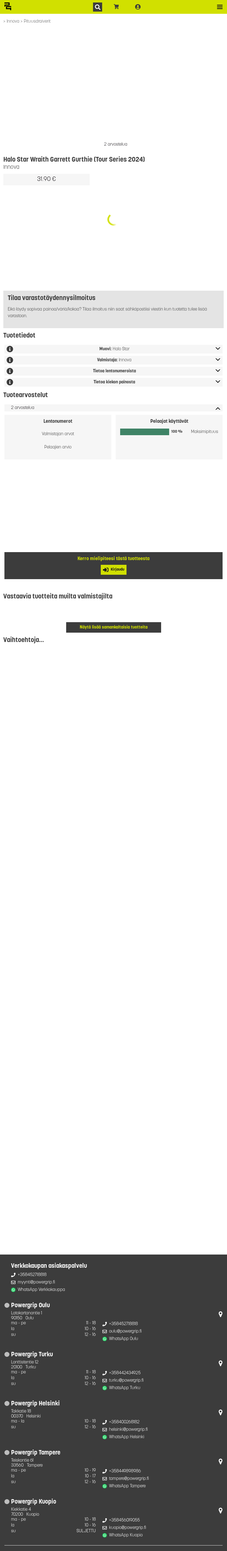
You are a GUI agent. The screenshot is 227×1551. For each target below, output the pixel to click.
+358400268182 (124, 1422)
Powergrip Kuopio (33, 1502)
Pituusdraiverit (37, 21)
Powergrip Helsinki (35, 1404)
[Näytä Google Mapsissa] (221, 1315)
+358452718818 (32, 1275)
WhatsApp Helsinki (126, 1437)
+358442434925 (125, 1373)
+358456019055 (124, 1520)
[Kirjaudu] (137, 7)
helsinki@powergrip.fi (128, 1429)
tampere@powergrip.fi (129, 1479)
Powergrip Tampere (35, 1453)
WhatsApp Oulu (123, 1339)
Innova (13, 21)
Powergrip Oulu (30, 1306)
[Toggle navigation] (220, 7)
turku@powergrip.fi (126, 1380)
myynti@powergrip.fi (36, 1282)
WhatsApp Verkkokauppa (41, 1290)
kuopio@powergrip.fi (127, 1528)
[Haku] (97, 7)
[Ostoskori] (116, 7)
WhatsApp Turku (124, 1388)
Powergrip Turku (32, 1355)
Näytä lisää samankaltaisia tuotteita (114, 627)
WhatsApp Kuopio (126, 1535)
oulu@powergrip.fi (125, 1331)
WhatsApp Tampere (127, 1486)
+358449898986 (125, 1471)
